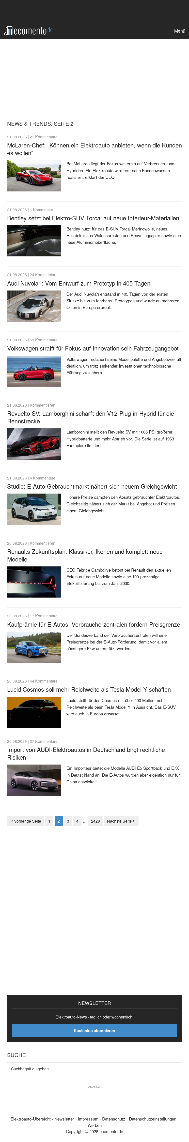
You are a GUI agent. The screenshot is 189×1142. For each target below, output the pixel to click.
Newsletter (64, 1119)
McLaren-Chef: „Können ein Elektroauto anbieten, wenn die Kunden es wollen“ (94, 149)
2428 (95, 821)
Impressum (88, 1119)
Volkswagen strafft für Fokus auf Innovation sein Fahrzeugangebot (93, 348)
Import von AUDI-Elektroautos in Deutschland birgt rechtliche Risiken (86, 753)
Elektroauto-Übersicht (31, 1119)
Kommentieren (42, 405)
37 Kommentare (44, 741)
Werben (95, 1125)
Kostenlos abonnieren (94, 1030)
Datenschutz (113, 1119)
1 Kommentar (41, 209)
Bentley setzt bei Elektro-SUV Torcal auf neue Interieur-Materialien (93, 217)
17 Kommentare (44, 615)
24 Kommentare (44, 274)
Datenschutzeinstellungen (152, 1119)
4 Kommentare (42, 477)
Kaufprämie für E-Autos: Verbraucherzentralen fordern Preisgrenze (93, 624)
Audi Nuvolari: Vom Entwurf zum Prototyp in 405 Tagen (78, 283)
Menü (179, 30)
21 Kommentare (44, 136)
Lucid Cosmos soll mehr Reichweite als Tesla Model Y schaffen (89, 689)
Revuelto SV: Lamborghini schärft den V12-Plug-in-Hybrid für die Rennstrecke (90, 417)
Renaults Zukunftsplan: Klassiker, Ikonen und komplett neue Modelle (85, 555)
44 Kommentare (44, 681)
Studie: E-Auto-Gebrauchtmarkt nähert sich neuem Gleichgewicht (92, 486)
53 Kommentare (44, 339)
